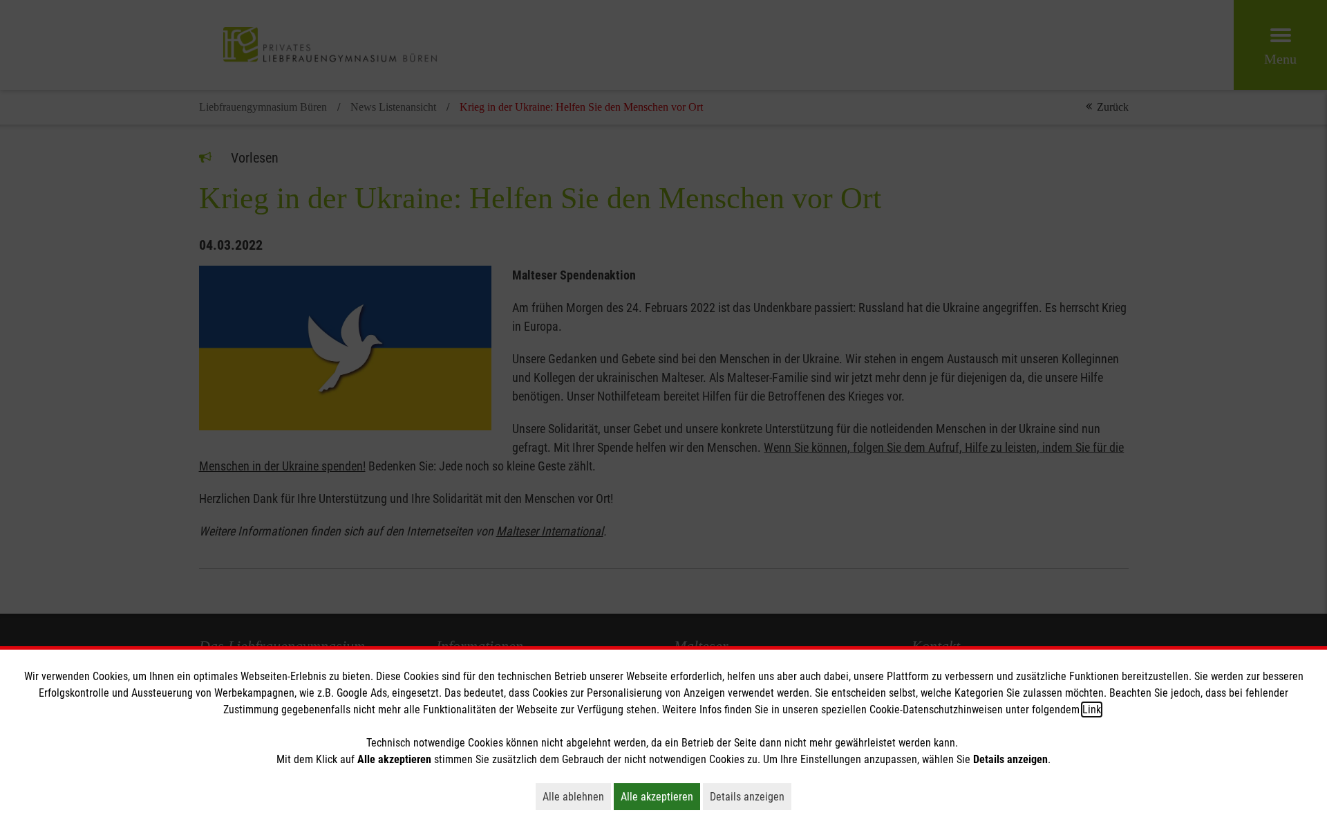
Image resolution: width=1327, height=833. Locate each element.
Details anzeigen (750, 796)
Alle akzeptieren (660, 796)
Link (1091, 709)
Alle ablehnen (577, 796)
